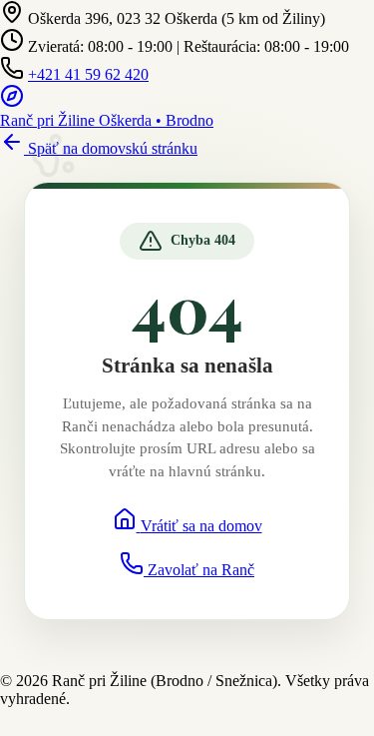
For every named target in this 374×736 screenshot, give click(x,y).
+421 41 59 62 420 (88, 74)
